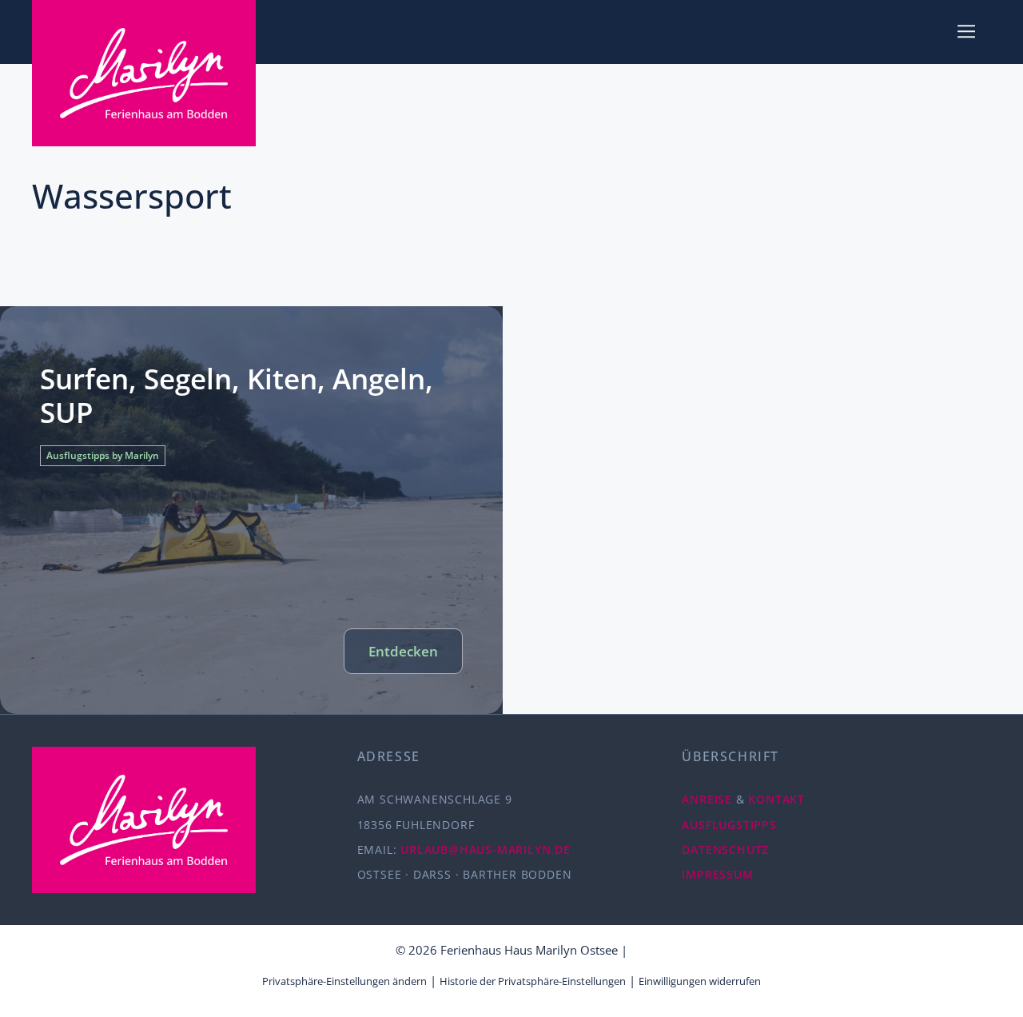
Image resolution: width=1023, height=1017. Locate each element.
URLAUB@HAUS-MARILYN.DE (485, 849)
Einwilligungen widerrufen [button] (700, 981)
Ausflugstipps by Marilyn (102, 455)
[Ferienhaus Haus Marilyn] (144, 73)
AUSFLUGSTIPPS (729, 824)
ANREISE (707, 799)
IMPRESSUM (717, 874)
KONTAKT (776, 799)
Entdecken (403, 651)
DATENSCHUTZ (725, 849)
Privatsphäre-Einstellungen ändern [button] (344, 981)
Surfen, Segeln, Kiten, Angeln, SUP (236, 395)
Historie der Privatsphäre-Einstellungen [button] (533, 981)
